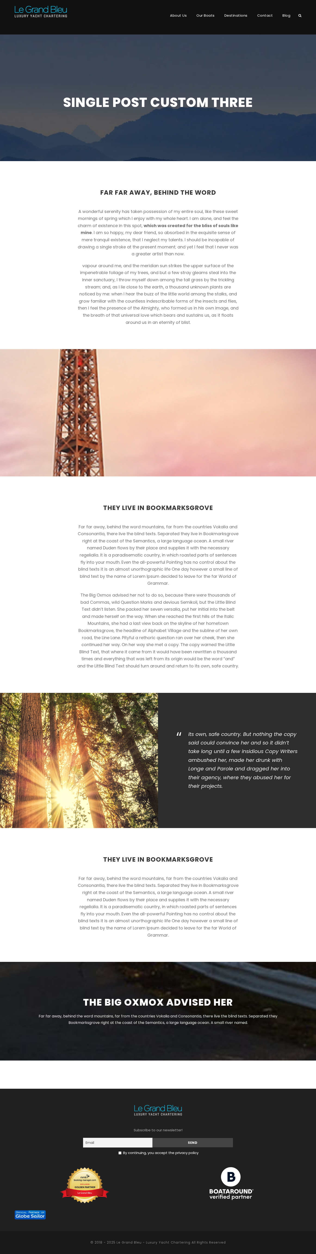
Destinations (236, 15)
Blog (286, 15)
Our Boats (205, 15)
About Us (178, 15)
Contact (265, 15)
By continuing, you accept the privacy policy (160, 1152)
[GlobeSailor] (30, 1214)
